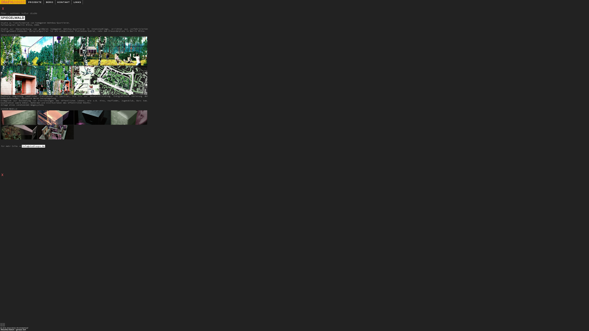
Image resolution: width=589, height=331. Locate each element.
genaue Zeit (21, 330)
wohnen (15, 13)
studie (33, 13)
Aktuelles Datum (7, 330)
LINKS (77, 2)
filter (3, 13)
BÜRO (49, 2)
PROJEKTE (35, 2)
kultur (24, 13)
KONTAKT (63, 2)
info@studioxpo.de (33, 146)
